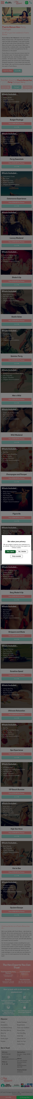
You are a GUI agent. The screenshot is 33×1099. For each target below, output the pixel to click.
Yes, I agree (10, 551)
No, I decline (22, 551)
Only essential (16, 556)
